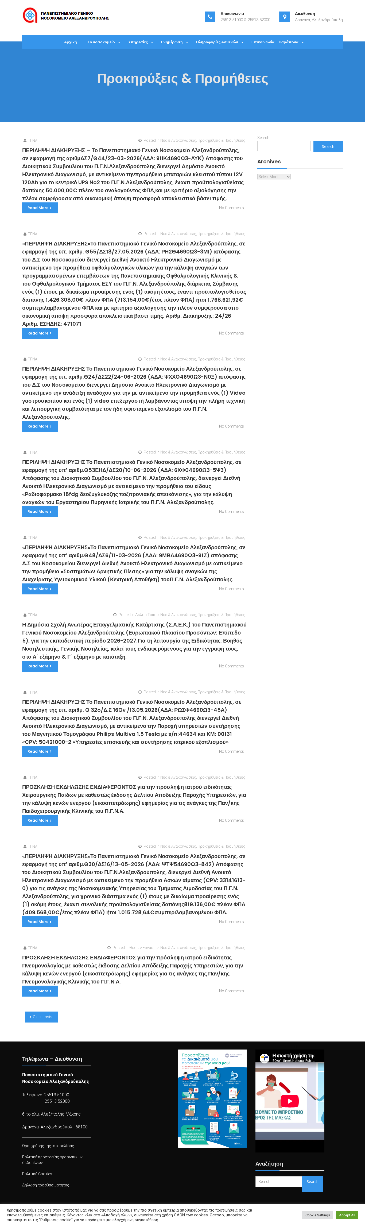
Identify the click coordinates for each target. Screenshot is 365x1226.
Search (263, 138)
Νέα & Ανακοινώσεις (178, 140)
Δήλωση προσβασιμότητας (45, 1185)
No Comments (231, 208)
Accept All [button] (347, 1215)
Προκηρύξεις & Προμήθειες (221, 140)
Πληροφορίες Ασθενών (217, 42)
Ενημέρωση (172, 42)
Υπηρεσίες (138, 42)
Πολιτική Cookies (37, 1174)
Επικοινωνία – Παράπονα (274, 42)
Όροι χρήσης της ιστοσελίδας (48, 1146)
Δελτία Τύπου (147, 615)
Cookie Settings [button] (317, 1215)
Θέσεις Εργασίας (144, 948)
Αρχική (70, 42)
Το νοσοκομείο (101, 42)
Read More (38, 207)
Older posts (42, 1017)
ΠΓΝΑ (32, 141)
